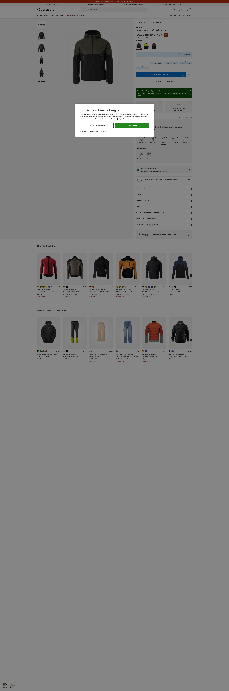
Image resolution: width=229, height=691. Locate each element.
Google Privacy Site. (124, 119)
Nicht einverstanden (96, 125)
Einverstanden (132, 125)
